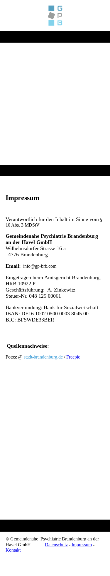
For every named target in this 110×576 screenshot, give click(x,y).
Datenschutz (56, 544)
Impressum (82, 544)
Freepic (72, 356)
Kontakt (13, 549)
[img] (55, 15)
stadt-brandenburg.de (43, 356)
